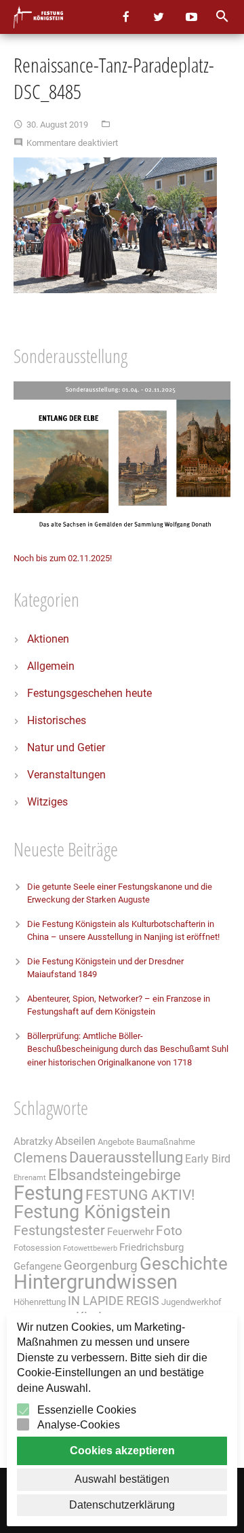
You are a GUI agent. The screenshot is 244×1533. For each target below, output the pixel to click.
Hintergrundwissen (96, 1281)
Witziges (47, 801)
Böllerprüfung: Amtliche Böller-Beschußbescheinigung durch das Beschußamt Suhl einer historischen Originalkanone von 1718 (127, 1049)
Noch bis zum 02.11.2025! (63, 558)
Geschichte (184, 1263)
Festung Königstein (92, 1212)
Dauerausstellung (126, 1157)
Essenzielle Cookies (86, 1410)
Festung (48, 1193)
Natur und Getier (66, 747)
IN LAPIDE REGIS (113, 1301)
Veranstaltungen (66, 774)
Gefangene (38, 1266)
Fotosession (37, 1248)
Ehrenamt (30, 1177)
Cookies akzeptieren (122, 1450)
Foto (169, 1231)
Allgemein (51, 666)
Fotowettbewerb (90, 1248)
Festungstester (59, 1230)
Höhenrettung (40, 1302)
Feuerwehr (130, 1232)
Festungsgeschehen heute (89, 693)
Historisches (56, 720)
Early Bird (207, 1158)
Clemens (40, 1158)
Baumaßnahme (165, 1142)
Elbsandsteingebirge (114, 1175)
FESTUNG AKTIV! (140, 1194)
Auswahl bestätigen (122, 1479)
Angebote (116, 1142)
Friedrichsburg (151, 1247)
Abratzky (33, 1141)
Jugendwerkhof (191, 1302)
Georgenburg (101, 1265)
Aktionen (48, 638)
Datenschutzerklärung (122, 1505)
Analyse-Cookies (78, 1425)
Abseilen (75, 1141)
